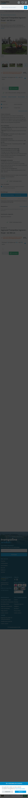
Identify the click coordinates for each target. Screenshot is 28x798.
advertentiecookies (20, 788)
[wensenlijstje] (22, 2)
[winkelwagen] (25, 2)
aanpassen (7, 791)
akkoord (20, 791)
